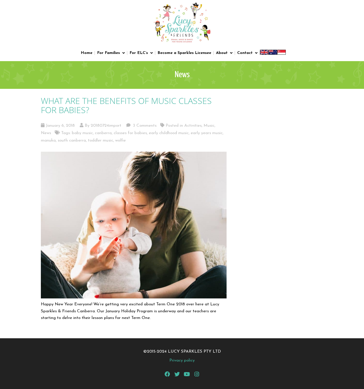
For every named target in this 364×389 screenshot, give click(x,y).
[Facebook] (167, 374)
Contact (245, 53)
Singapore (281, 53)
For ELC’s (139, 53)
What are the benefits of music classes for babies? (126, 105)
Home (86, 53)
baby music (82, 133)
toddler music (100, 140)
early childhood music (169, 133)
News (46, 133)
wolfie (120, 140)
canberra (103, 133)
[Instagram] (197, 374)
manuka (48, 140)
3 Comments (144, 125)
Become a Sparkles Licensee (184, 53)
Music (209, 125)
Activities (193, 125)
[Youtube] (187, 374)
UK (264, 53)
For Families (108, 53)
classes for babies (130, 133)
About (222, 53)
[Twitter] (177, 374)
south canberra (72, 140)
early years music (207, 133)
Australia (273, 53)
